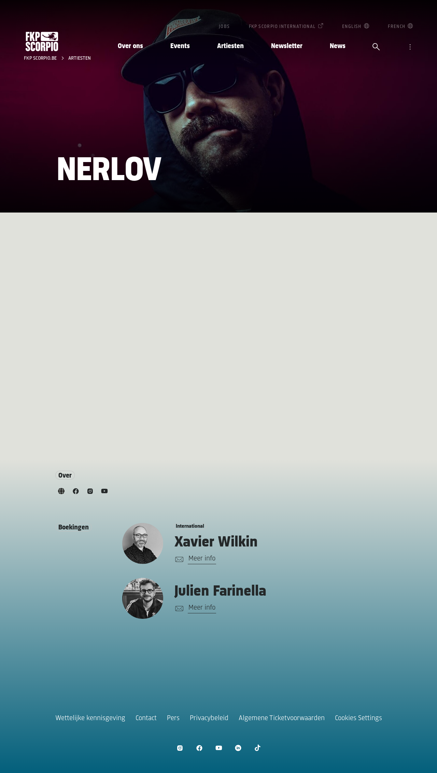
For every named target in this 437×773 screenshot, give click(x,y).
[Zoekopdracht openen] (376, 47)
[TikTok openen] (257, 748)
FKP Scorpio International (282, 26)
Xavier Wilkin (216, 542)
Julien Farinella (220, 591)
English (352, 26)
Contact (146, 718)
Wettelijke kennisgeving (90, 718)
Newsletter (286, 46)
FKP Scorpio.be (41, 58)
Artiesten (230, 46)
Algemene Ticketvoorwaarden (282, 718)
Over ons (130, 46)
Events (180, 46)
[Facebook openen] (199, 748)
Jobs (224, 26)
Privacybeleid (209, 718)
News (338, 46)
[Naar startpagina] (42, 41)
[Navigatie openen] (410, 47)
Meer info (201, 558)
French (396, 26)
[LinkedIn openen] (238, 748)
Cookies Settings (358, 718)
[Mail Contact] (178, 559)
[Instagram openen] (179, 748)
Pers (173, 718)
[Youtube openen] (218, 748)
